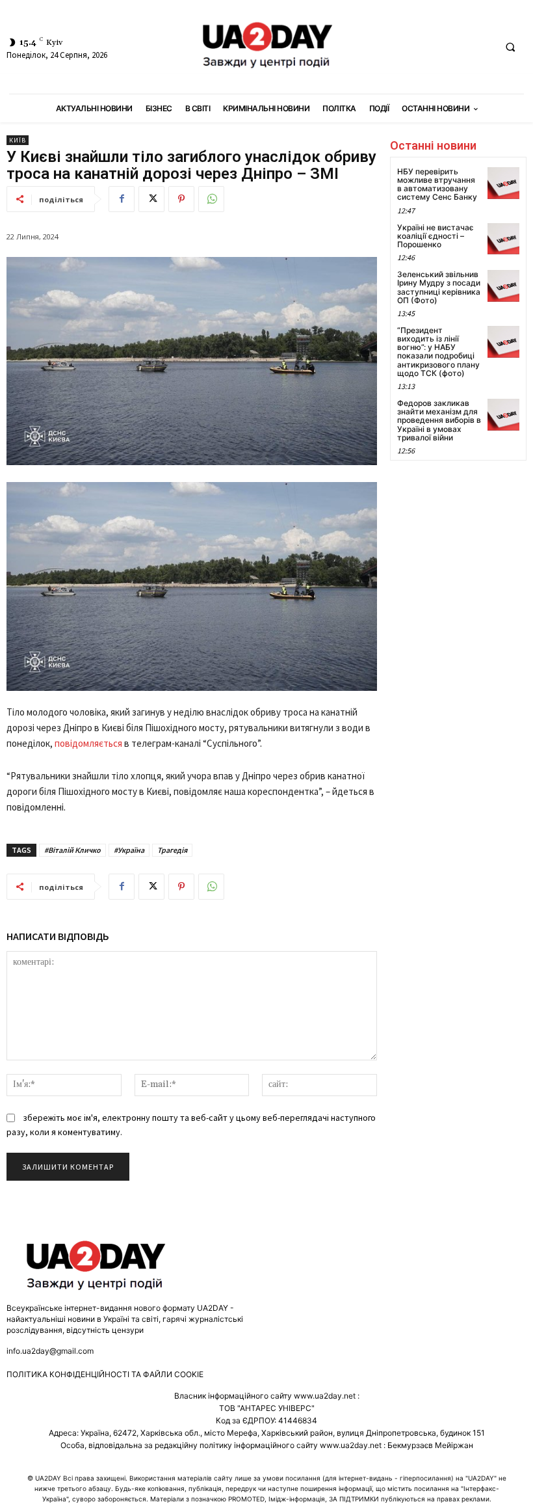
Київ (17, 140)
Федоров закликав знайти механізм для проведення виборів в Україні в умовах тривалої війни (439, 420)
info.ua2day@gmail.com (50, 1351)
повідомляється (89, 743)
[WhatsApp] (211, 199)
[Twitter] (151, 199)
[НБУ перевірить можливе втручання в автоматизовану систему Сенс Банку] (503, 183)
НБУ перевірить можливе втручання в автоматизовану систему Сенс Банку (437, 184)
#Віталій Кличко (72, 850)
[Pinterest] (181, 199)
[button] (510, 47)
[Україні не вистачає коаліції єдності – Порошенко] (503, 239)
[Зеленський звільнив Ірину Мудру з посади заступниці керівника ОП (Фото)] (503, 286)
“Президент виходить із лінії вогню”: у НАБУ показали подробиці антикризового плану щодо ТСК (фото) (438, 351)
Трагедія (172, 850)
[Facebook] (122, 199)
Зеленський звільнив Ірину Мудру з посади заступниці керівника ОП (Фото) (438, 287)
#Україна (129, 850)
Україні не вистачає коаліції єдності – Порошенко (435, 235)
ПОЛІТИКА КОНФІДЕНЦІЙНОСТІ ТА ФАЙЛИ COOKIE (104, 1374)
